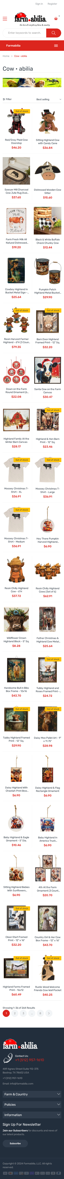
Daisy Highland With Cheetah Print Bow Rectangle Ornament (16, 791)
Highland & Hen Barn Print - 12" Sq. (47, 440)
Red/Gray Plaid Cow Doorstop (16, 141)
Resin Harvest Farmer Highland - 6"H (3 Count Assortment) (16, 342)
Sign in (39, 4)
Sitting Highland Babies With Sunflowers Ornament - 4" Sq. (16, 890)
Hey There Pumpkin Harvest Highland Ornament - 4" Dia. (47, 542)
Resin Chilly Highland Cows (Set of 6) (47, 590)
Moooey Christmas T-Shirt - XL (16, 490)
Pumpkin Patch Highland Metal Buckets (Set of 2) (47, 292)
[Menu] (7, 18)
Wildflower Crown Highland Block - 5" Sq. (16, 639)
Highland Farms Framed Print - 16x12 (16, 988)
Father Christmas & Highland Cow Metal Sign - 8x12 (47, 641)
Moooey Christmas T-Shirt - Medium (16, 540)
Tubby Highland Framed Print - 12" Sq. (16, 739)
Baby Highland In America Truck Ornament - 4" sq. (48, 841)
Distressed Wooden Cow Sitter (47, 191)
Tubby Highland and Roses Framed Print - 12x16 (48, 691)
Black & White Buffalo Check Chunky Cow (48, 241)
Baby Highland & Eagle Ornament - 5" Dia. (16, 839)
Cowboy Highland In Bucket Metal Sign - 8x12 (16, 292)
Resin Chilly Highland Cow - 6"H (16, 590)
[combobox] (24, 33)
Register (52, 4)
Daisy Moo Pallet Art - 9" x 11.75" (47, 739)
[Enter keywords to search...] (53, 33)
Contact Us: (21, 1056)
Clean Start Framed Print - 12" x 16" (16, 939)
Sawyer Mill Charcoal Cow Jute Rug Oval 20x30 (16, 193)
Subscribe (15, 1143)
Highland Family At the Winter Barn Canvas (16, 440)
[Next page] (48, 1013)
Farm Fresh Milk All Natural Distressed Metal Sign (16, 242)
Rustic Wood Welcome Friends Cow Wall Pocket (47, 989)
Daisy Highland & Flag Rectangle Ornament (47, 789)
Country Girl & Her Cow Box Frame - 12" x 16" (47, 939)
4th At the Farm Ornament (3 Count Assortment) (47, 890)
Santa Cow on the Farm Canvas (47, 391)
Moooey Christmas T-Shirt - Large (48, 490)
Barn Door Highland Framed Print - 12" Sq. (47, 341)
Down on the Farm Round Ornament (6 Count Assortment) (16, 392)
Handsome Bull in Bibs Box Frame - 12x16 (16, 689)
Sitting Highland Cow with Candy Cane (47, 142)
